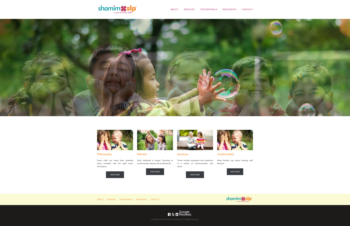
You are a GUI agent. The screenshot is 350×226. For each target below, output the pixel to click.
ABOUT (174, 9)
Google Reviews (180, 212)
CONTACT (247, 9)
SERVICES (189, 9)
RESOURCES (229, 9)
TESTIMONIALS (208, 9)
